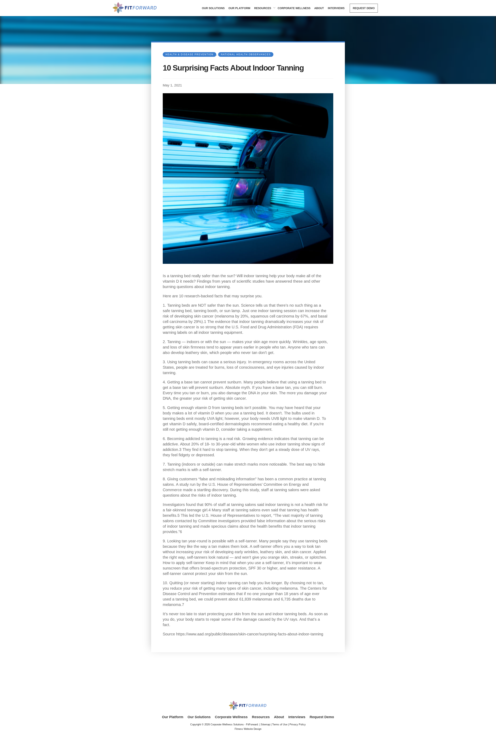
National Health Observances (246, 54)
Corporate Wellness (294, 8)
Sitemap (265, 724)
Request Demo (364, 8)
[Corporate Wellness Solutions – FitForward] (135, 14)
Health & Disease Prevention (189, 54)
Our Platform (239, 8)
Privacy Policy (297, 724)
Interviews (336, 8)
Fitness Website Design (248, 729)
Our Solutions (213, 8)
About (319, 8)
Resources (262, 8)
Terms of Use (279, 724)
